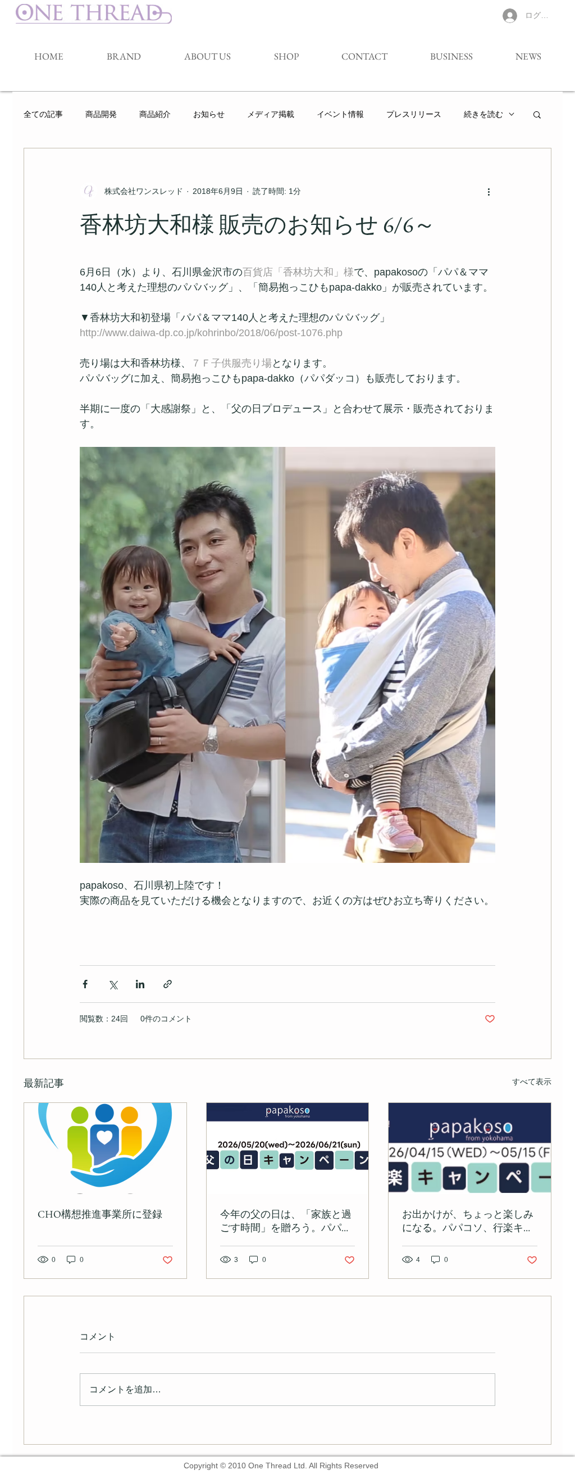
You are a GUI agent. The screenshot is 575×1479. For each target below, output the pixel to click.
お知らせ (209, 114)
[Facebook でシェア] (85, 984)
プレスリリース (413, 114)
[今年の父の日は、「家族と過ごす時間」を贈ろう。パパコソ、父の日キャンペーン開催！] (288, 1148)
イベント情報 (340, 114)
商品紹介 (155, 114)
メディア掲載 (270, 114)
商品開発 (101, 114)
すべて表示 (531, 1081)
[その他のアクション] (488, 191)
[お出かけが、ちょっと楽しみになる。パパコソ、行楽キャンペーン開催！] (470, 1148)
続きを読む (483, 114)
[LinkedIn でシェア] (140, 984)
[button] (537, 114)
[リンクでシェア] (167, 984)
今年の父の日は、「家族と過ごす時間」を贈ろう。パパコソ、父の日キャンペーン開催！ (286, 1220)
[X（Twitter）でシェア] (112, 984)
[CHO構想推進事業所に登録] (105, 1148)
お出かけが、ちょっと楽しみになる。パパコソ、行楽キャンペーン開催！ (467, 1220)
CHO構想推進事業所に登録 (100, 1213)
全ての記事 (43, 114)
